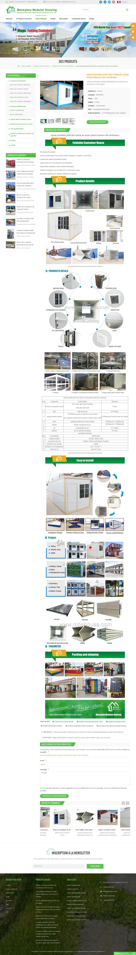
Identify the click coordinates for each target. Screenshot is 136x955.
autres (13, 145)
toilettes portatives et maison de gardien (22, 134)
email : (43, 760)
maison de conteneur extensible (20, 85)
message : (44, 769)
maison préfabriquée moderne (76, 893)
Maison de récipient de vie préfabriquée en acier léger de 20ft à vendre (51, 830)
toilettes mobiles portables (75, 904)
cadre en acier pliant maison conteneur (80, 726)
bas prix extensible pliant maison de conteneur (25, 184)
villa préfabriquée (17, 129)
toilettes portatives (72, 889)
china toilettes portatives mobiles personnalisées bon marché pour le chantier (25, 172)
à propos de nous (24, 18)
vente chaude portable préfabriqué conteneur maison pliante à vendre (119, 830)
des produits (41, 18)
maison (9, 18)
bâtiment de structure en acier (22, 124)
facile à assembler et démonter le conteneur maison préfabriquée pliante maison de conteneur (88, 732)
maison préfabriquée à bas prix (77, 901)
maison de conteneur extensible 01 (78, 920)
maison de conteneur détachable (20, 93)
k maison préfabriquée (17, 110)
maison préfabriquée (18, 106)
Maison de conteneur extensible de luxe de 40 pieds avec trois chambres (26, 243)
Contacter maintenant (97, 122)
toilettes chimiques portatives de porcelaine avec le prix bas (25, 161)
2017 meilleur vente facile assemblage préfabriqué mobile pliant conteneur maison (74, 830)
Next (127, 803)
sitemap (8, 908)
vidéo (91, 18)
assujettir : (44, 752)
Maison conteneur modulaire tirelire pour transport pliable (97, 830)
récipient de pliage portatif (116, 722)
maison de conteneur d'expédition (20, 101)
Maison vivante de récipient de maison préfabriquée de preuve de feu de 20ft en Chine (26, 196)
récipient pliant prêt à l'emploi (52, 726)
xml (7, 912)
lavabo (13, 141)
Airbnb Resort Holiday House (21, 119)
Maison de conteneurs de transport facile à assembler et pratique (25, 208)
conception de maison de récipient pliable (112, 726)
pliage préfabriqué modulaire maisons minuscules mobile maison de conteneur (81, 737)
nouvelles (63, 18)
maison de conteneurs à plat (19, 97)
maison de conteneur (41, 66)
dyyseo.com (101, 952)
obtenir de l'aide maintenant (54, 796)
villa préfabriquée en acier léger (77, 912)
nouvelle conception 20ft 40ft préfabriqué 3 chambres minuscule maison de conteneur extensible (25, 220)
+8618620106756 (31, 2)
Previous (123, 803)
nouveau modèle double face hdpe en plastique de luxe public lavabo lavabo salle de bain (26, 231)
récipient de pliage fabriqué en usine (90, 722)
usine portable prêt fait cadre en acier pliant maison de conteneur (64, 755)
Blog (7, 904)
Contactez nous (79, 18)
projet (52, 18)
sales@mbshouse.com (68, 2)
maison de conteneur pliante (62, 66)
